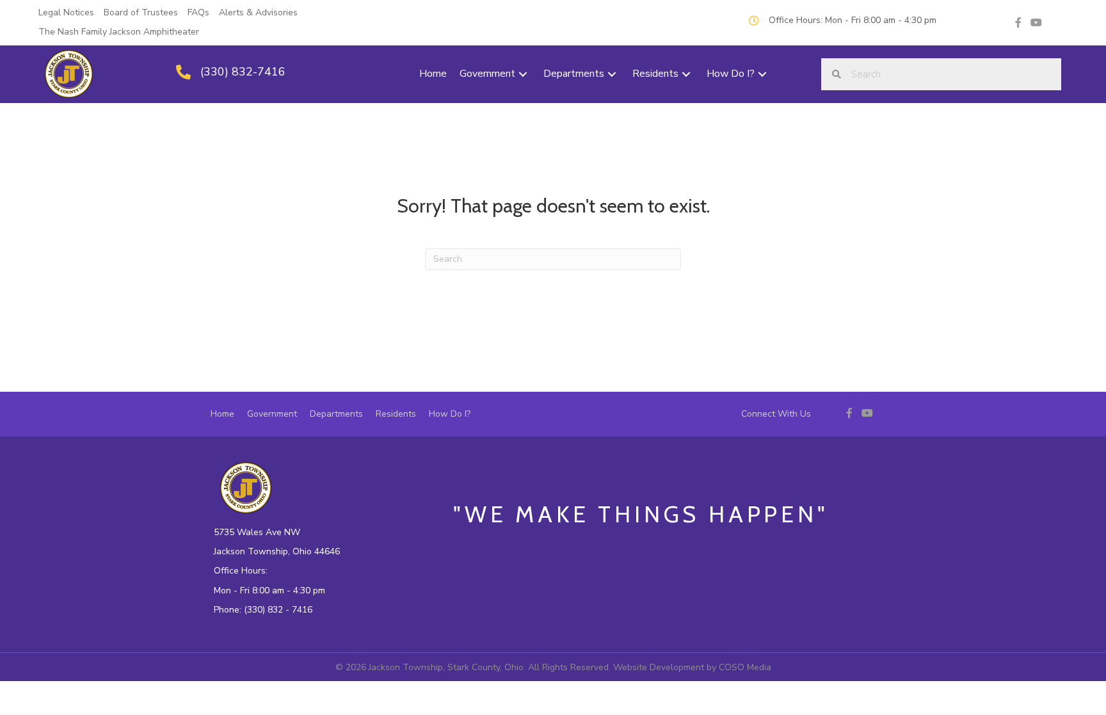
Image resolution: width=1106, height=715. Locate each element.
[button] (523, 74)
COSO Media (745, 667)
